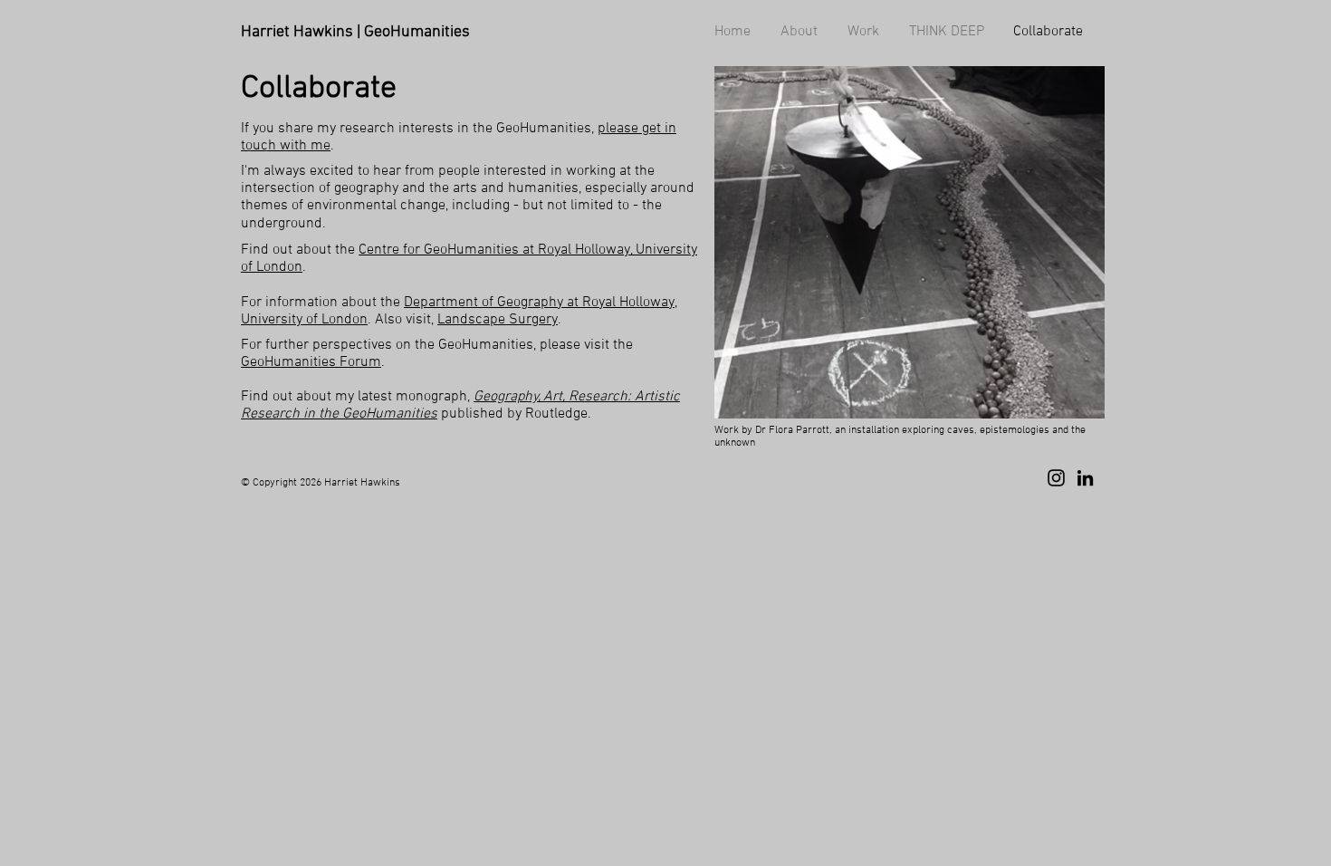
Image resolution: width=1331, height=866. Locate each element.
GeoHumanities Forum (311, 362)
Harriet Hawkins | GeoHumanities (355, 32)
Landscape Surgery (497, 320)
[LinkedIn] (1085, 478)
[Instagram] (1056, 478)
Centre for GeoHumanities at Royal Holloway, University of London (469, 258)
